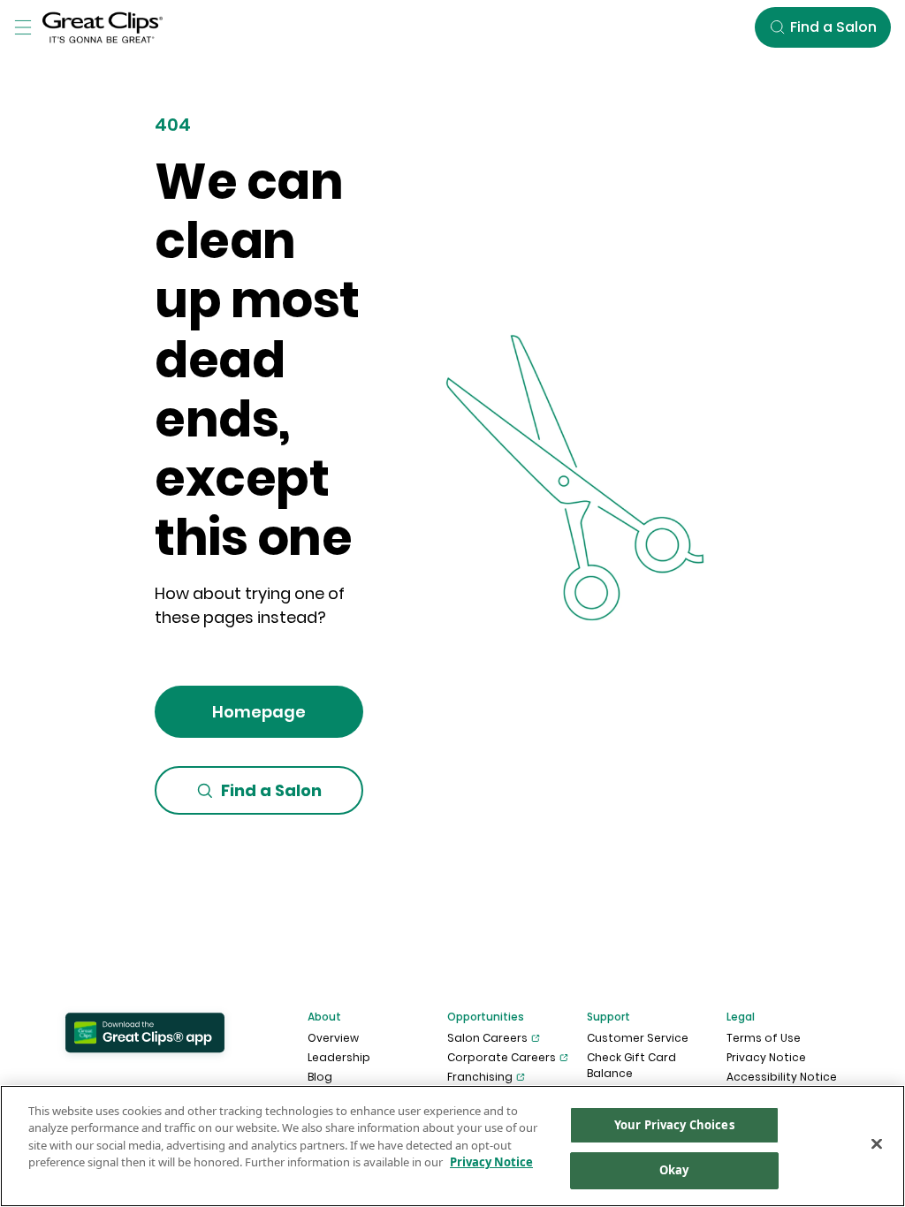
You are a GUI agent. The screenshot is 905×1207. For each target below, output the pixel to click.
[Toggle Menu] (23, 27)
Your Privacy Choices (674, 1125)
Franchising (480, 1076)
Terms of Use (763, 1037)
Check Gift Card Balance (631, 1065)
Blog (320, 1076)
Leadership (339, 1057)
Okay (674, 1170)
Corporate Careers (501, 1057)
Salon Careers (487, 1037)
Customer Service (637, 1037)
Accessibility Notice (781, 1076)
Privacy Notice (766, 1057)
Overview (333, 1037)
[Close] (876, 1143)
